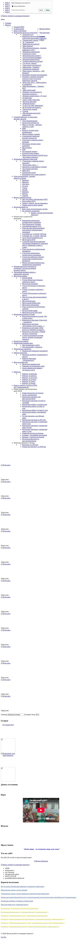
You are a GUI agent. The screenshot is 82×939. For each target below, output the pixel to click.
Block (41, 10)
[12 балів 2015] (8, 725)
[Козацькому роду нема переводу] (8, 755)
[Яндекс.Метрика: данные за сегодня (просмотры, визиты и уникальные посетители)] (41, 861)
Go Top (3, 937)
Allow (47, 10)
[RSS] (41, 40)
